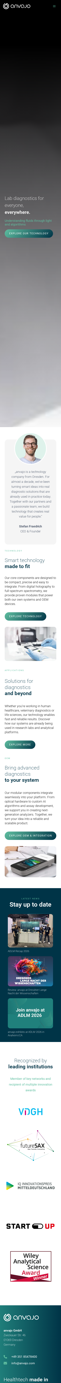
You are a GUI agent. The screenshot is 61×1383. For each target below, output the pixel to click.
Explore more (20, 744)
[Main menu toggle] (54, 6)
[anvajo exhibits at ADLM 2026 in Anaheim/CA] (30, 1013)
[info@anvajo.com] (19, 1363)
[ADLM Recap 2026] (30, 931)
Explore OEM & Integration (30, 835)
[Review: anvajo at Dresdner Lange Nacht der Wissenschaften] (30, 971)
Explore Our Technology (29, 233)
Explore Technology (25, 616)
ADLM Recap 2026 (18, 951)
